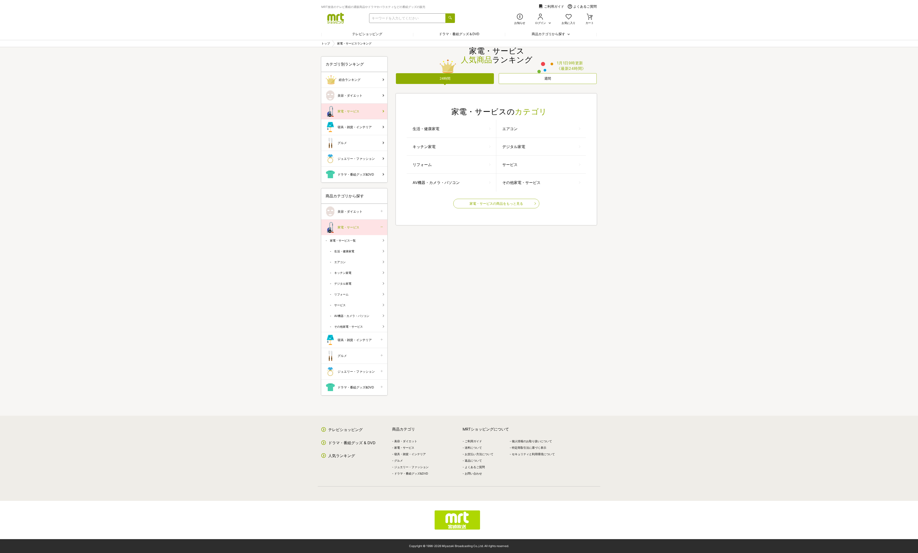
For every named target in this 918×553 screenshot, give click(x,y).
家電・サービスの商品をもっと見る (496, 203)
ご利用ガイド (554, 6)
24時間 (445, 78)
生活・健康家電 (426, 128)
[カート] (590, 17)
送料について (473, 447)
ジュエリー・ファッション (356, 158)
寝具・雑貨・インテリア (355, 127)
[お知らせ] (520, 17)
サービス (510, 164)
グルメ (342, 143)
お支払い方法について (479, 454)
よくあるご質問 (585, 6)
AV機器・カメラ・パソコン (436, 182)
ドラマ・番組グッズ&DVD (356, 174)
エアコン (510, 128)
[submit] (450, 18)
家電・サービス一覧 (343, 240)
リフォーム (422, 164)
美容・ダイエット (350, 95)
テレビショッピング (367, 34)
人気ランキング (341, 455)
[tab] (445, 78)
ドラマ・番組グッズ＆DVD (459, 34)
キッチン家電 (424, 146)
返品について (473, 460)
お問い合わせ (473, 473)
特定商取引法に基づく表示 (529, 447)
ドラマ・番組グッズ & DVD (352, 442)
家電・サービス (348, 111)
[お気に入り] (569, 17)
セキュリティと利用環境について (533, 454)
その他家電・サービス (521, 182)
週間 (547, 78)
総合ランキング (350, 80)
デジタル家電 (513, 146)
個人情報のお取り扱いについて (532, 441)
